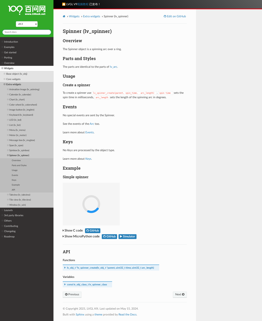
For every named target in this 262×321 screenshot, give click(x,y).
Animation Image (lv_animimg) (24, 89)
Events (15, 175)
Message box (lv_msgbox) (22, 140)
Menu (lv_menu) (17, 130)
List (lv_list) (14, 125)
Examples (9, 47)
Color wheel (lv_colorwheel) (23, 105)
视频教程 (83, 4)
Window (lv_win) (17, 205)
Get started (10, 52)
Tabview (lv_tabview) (19, 195)
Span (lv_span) (16, 145)
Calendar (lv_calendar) (20, 95)
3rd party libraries (13, 215)
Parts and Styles (19, 165)
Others (8, 220)
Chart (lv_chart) (17, 100)
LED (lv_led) (15, 120)
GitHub (94, 230)
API (13, 190)
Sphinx (80, 314)
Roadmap (9, 236)
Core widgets (13, 79)
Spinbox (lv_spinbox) (19, 150)
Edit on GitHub (176, 16)
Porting (8, 57)
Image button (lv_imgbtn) (21, 110)
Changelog (10, 231)
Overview (9, 63)
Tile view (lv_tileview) (20, 200)
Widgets (8, 68)
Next (178, 294)
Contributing (11, 226)
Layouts (8, 210)
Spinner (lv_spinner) (19, 155)
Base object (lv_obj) (16, 74)
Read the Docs (128, 314)
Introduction (11, 41)
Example (16, 185)
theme (98, 314)
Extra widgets (13, 84)
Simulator (128, 236)
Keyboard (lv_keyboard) (21, 115)
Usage (14, 170)
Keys (14, 180)
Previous (73, 294)
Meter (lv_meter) (17, 135)
